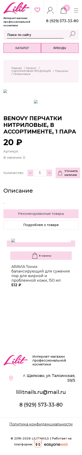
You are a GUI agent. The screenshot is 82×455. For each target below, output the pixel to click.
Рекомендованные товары (41, 214)
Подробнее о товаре (41, 225)
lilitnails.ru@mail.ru (41, 392)
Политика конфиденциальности (41, 424)
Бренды (60, 48)
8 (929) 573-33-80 (41, 405)
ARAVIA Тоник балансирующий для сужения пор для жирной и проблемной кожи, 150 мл (40, 273)
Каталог (22, 48)
